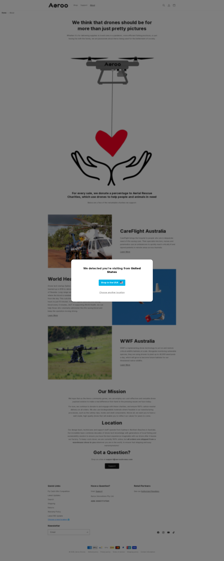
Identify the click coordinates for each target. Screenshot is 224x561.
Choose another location (112, 292)
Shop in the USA (110, 282)
